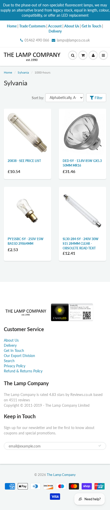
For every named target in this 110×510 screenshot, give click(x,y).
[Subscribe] (100, 446)
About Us (11, 340)
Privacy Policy (14, 366)
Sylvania (23, 72)
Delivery (10, 345)
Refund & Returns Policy (23, 371)
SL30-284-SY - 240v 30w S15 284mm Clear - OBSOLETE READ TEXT (80, 243)
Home (8, 72)
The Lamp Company (61, 475)
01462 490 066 (37, 40)
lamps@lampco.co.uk (73, 40)
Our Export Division (19, 355)
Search (9, 361)
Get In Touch (14, 350)
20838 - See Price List (24, 161)
